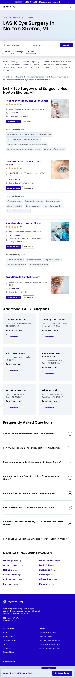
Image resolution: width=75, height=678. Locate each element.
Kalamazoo (12, 579)
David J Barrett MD (16, 390)
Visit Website (28, 122)
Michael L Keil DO (51, 390)
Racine (45, 574)
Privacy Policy (8, 636)
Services (7, 52)
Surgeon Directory (9, 652)
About (5, 632)
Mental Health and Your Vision (49, 644)
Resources (7, 648)
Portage (10, 584)
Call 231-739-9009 (13, 247)
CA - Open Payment (10, 640)
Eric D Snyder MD (15, 353)
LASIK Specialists (10, 17)
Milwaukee (48, 579)
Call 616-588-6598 (13, 297)
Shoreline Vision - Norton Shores (23, 223)
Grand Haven (13, 565)
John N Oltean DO (16, 319)
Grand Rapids (13, 574)
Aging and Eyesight (46, 636)
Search (66, 45)
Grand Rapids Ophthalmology (23, 277)
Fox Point (46, 565)
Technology (19, 52)
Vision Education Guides (47, 632)
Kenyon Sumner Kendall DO (51, 355)
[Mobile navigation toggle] (70, 7)
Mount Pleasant (50, 560)
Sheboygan (48, 570)
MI (19, 17)
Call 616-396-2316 (13, 122)
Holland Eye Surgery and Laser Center (27, 100)
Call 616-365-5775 (13, 188)
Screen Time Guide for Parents (49, 648)
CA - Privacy (7, 644)
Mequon (46, 584)
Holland (10, 570)
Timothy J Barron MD (54, 319)
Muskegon (12, 560)
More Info (15, 336)
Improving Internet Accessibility (50, 640)
